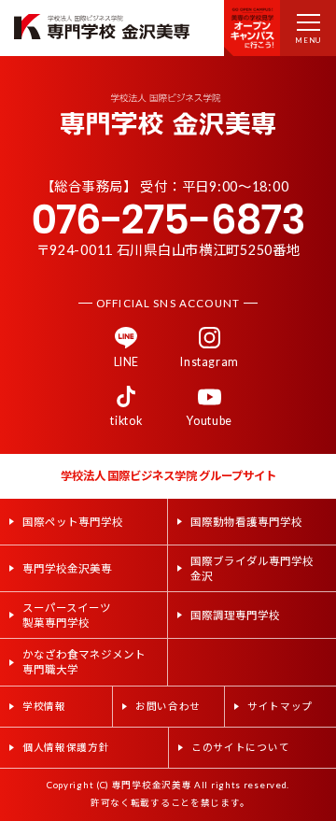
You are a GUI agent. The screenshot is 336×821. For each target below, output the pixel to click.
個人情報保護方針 (66, 747)
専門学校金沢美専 (67, 568)
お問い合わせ (168, 706)
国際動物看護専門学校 (246, 522)
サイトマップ (280, 706)
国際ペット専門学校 (72, 522)
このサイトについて (240, 747)
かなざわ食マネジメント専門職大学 (84, 661)
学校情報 (44, 706)
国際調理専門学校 (235, 615)
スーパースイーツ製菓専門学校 (66, 615)
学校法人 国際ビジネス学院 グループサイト (168, 476)
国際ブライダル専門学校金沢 (252, 568)
